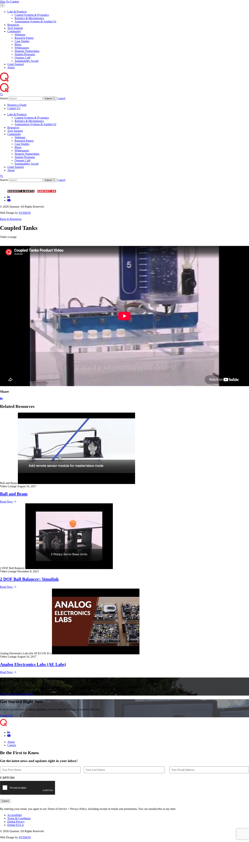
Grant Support (15, 64)
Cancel (61, 98)
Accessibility (14, 815)
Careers (11, 745)
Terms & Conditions (19, 818)
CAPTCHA (7, 777)
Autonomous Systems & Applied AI (35, 21)
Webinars (20, 34)
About (11, 67)
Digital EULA (15, 824)
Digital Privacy (16, 821)
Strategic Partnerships (27, 51)
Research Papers (24, 37)
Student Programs (25, 54)
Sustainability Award (26, 60)
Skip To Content (9, 1)
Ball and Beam (14, 493)
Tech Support (15, 28)
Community (14, 31)
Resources (13, 24)
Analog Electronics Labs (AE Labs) (33, 664)
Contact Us (13, 108)
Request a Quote (16, 104)
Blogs (18, 44)
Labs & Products (17, 11)
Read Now (6, 501)
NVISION (25, 212)
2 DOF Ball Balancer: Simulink (29, 579)
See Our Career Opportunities (17, 693)
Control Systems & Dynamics (32, 14)
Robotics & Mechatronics (29, 18)
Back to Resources (11, 219)
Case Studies (22, 41)
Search (4, 98)
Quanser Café (22, 57)
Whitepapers (22, 47)
